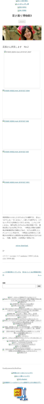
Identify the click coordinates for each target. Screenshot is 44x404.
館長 (13, 258)
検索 (4, 283)
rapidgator (24, 256)
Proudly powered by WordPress (12, 368)
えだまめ (13, 256)
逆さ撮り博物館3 (22, 15)
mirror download (22, 246)
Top (41, 401)
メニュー (22, 21)
